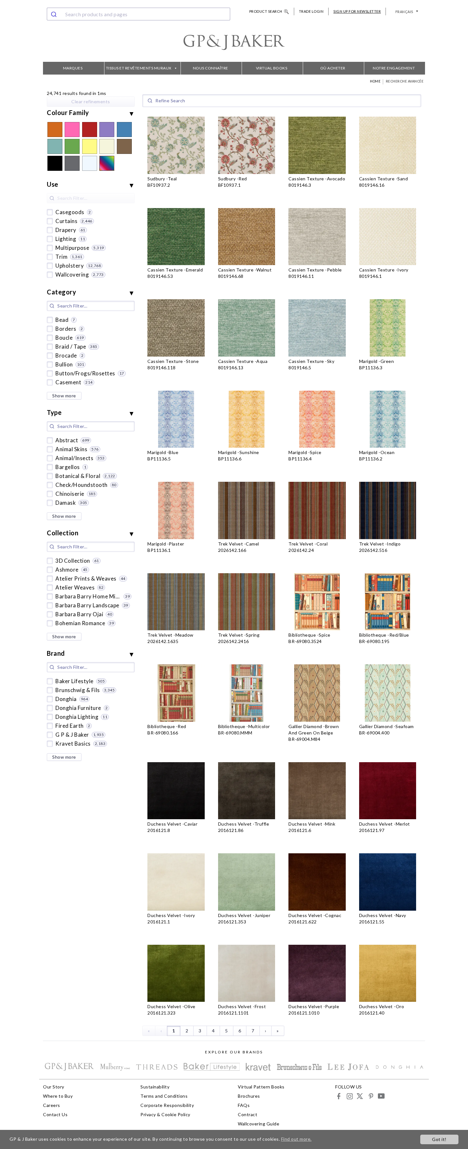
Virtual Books (271, 68)
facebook (339, 1096)
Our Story (53, 1086)
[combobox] (138, 14)
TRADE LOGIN (311, 11)
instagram (349, 1096)
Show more (64, 395)
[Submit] (54, 14)
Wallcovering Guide (258, 1123)
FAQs (244, 1105)
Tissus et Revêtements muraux (139, 68)
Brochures (249, 1096)
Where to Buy (58, 1096)
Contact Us (55, 1114)
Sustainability (154, 1086)
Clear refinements (90, 101)
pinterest (370, 1096)
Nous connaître (210, 68)
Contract (247, 1114)
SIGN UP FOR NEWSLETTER (357, 11)
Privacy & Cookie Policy (165, 1114)
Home (375, 81)
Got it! (439, 1139)
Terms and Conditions (164, 1096)
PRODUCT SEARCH (265, 11)
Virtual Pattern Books (261, 1086)
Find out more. (296, 1139)
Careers (51, 1105)
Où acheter (332, 68)
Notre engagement (394, 68)
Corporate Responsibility (167, 1105)
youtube (381, 1096)
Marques (73, 68)
